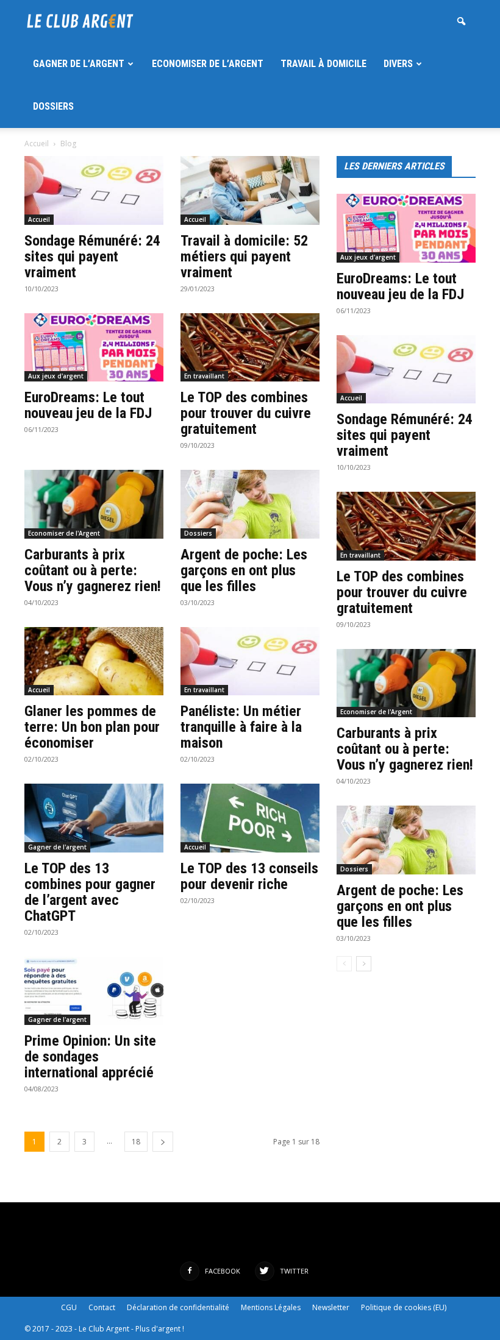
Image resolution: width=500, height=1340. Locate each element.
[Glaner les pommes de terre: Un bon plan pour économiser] (93, 661)
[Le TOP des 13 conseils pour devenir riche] (250, 818)
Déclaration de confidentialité (178, 1307)
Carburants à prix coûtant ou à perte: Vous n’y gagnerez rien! (92, 570)
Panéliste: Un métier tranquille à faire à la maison (241, 727)
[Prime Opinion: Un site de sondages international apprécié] (93, 991)
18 (136, 1141)
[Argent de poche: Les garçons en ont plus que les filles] (250, 504)
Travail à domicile (323, 63)
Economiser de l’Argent (207, 63)
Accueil (36, 143)
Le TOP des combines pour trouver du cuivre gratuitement (245, 413)
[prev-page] (344, 963)
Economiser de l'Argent (64, 533)
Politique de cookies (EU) (403, 1307)
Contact (101, 1307)
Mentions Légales (271, 1307)
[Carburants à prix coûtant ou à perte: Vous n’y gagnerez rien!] (93, 504)
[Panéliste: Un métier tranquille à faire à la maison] (250, 661)
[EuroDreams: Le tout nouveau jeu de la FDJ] (93, 347)
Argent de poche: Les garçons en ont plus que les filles (243, 570)
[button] (461, 21)
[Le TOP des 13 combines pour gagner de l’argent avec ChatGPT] (93, 818)
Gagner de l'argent (57, 847)
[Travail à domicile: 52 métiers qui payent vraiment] (250, 190)
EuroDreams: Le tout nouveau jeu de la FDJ (88, 405)
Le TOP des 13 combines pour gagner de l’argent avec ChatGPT (89, 892)
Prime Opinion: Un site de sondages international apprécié (90, 1056)
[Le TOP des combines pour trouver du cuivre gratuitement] (250, 347)
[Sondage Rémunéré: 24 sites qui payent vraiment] (93, 190)
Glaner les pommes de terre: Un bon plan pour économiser (92, 727)
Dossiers (53, 106)
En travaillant (204, 376)
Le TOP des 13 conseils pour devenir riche (249, 876)
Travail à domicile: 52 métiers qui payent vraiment (244, 256)
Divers (398, 63)
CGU (69, 1307)
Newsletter (330, 1307)
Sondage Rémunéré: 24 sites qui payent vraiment (92, 256)
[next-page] (162, 1142)
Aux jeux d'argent (56, 376)
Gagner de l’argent (78, 63)
